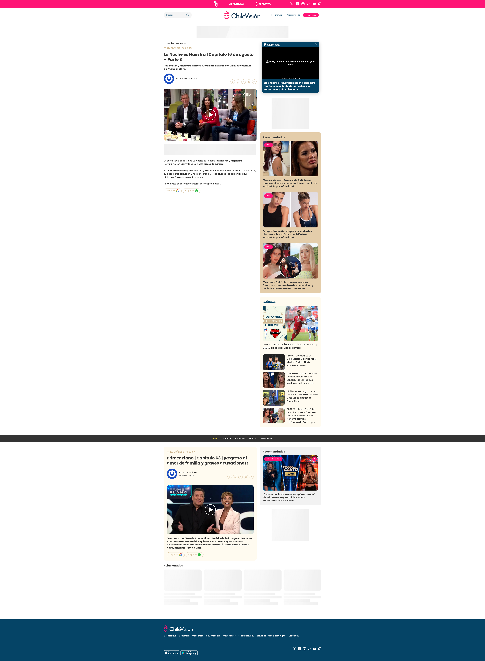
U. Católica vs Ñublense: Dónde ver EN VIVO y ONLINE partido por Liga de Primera (290, 346)
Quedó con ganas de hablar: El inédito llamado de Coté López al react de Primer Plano (302, 396)
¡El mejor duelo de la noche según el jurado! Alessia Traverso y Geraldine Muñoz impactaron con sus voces (289, 497)
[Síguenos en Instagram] (303, 3)
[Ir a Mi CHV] (215, 4)
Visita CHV (294, 635)
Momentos (240, 438)
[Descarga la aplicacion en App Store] (189, 652)
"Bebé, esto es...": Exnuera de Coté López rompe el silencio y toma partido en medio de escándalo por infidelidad (290, 183)
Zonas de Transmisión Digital (271, 635)
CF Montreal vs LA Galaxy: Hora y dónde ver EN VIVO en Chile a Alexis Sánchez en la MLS (302, 360)
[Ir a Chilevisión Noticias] (236, 4)
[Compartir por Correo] (254, 81)
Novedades (266, 438)
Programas (276, 15)
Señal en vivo (311, 15)
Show (268, 144)
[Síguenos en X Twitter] (291, 3)
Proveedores (229, 635)
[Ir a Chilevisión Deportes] (263, 4)
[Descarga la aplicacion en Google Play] (171, 652)
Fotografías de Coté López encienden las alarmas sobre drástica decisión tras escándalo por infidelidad (287, 234)
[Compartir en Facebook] (233, 81)
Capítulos (226, 438)
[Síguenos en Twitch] (319, 3)
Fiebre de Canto (273, 459)
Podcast (253, 438)
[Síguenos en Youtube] (314, 3)
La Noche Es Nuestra (175, 43)
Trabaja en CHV (246, 635)
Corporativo (170, 635)
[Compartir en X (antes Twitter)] (243, 81)
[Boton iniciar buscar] (187, 15)
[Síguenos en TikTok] (308, 3)
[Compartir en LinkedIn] (249, 81)
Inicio (215, 438)
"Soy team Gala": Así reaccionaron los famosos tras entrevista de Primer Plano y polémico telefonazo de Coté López (288, 285)
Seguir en (170, 191)
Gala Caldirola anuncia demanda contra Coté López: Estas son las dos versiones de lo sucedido (302, 378)
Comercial (184, 635)
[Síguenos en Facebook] (297, 3)
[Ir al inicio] (242, 15)
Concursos (197, 635)
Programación (293, 15)
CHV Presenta (213, 635)
